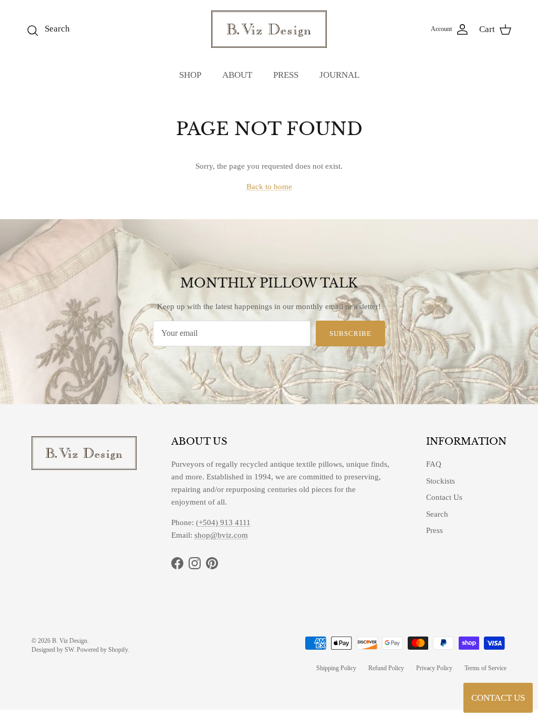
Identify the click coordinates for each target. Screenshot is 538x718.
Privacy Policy (434, 668)
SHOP (190, 75)
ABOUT (237, 75)
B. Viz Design (69, 640)
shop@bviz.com (221, 535)
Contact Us (444, 497)
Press (434, 530)
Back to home (269, 186)
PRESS (285, 75)
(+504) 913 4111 (223, 522)
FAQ (433, 464)
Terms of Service (485, 668)
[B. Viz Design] (269, 29)
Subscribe (350, 333)
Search (437, 514)
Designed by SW (53, 649)
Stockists (440, 481)
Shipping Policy (336, 668)
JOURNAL (339, 75)
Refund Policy (386, 668)
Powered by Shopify (102, 649)
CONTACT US (498, 698)
